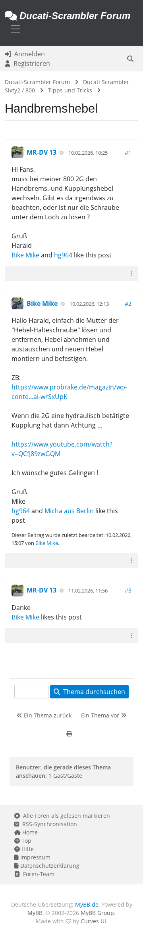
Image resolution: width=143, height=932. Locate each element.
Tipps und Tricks (70, 90)
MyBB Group (97, 913)
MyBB (35, 913)
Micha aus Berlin (69, 510)
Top (25, 840)
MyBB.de (87, 904)
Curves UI (93, 921)
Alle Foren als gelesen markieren (65, 815)
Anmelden (28, 54)
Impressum (34, 857)
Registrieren (30, 63)
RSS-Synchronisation (48, 824)
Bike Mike (25, 255)
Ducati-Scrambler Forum (37, 82)
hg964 (63, 255)
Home (29, 832)
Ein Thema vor (101, 715)
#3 (128, 590)
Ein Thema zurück (47, 715)
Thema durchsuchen (92, 691)
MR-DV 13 (41, 152)
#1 (128, 152)
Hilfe (27, 849)
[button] (130, 58)
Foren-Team (37, 874)
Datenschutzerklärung (49, 865)
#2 (128, 303)
